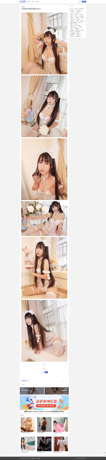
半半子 (76, 16)
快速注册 (84, 1)
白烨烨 (81, 27)
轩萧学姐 (72, 31)
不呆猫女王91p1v (40, 452)
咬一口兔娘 (81, 16)
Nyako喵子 (72, 11)
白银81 (72, 28)
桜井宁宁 (81, 22)
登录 (80, 1)
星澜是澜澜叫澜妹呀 (74, 22)
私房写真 (23, 6)
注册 (46, 372)
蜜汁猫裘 (78, 30)
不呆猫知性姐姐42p (41, 432)
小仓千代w (72, 19)
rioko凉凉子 (78, 11)
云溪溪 (72, 16)
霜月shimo (79, 34)
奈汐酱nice (72, 17)
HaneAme (72, 10)
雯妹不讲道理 (73, 34)
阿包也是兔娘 (73, 33)
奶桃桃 (78, 17)
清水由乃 (79, 25)
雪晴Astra (79, 33)
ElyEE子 (77, 8)
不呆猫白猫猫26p (65, 390)
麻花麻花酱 (78, 36)
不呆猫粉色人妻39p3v (57, 432)
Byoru (72, 8)
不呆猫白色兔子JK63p (57, 452)
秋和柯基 (72, 30)
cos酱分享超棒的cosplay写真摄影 (34, 458)
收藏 (28, 380)
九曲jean (77, 14)
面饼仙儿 (72, 36)
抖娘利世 (78, 19)
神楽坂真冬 (77, 28)
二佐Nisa (82, 14)
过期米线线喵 (78, 31)
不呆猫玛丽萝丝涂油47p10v (26, 432)
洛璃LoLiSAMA (73, 25)
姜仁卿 (82, 17)
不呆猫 (72, 14)
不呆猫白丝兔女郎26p (24, 390)
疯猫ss (76, 27)
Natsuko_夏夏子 (79, 10)
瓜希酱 (72, 27)
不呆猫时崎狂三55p (25, 452)
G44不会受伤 (82, 8)
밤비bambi (78, 13)
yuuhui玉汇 (73, 13)
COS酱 (27, 458)
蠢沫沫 (83, 30)
